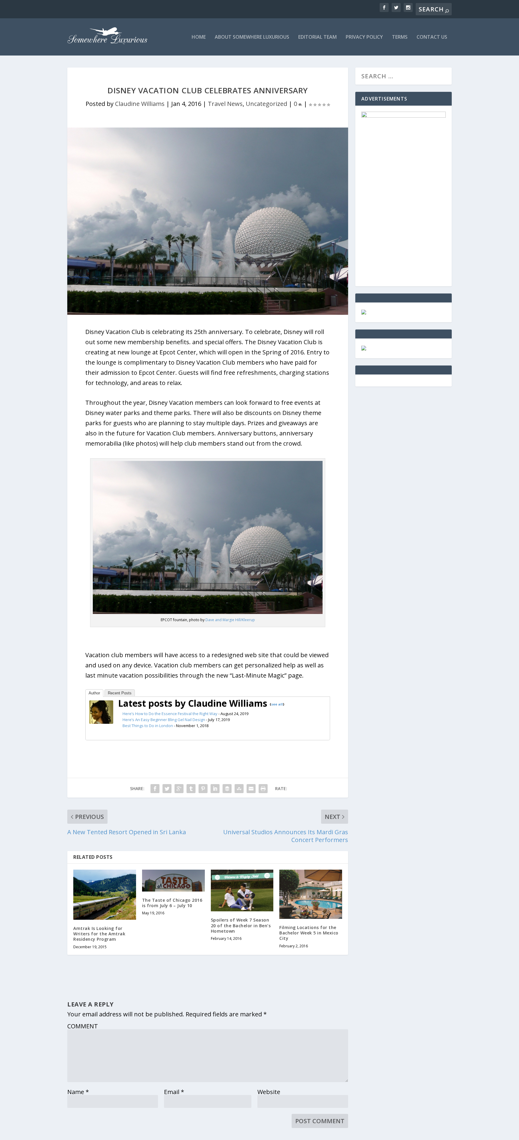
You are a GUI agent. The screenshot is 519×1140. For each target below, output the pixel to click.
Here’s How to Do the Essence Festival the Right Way (170, 713)
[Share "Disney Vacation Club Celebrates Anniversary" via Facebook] (155, 789)
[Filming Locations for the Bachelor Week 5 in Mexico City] (310, 894)
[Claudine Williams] (101, 721)
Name (78, 1092)
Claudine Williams (140, 104)
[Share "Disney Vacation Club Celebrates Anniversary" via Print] (263, 789)
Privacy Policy (364, 37)
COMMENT (82, 1026)
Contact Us (432, 37)
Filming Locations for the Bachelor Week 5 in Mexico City (308, 933)
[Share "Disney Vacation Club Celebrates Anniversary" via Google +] (179, 789)
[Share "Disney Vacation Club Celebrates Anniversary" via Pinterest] (203, 789)
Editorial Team (317, 37)
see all (277, 704)
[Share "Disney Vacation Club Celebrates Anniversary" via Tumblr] (191, 789)
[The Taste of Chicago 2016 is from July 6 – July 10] (173, 881)
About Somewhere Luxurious (252, 37)
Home (199, 37)
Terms (400, 37)
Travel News (225, 104)
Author (94, 693)
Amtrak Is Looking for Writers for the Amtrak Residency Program (99, 933)
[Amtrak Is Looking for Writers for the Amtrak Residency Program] (104, 895)
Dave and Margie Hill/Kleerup (230, 619)
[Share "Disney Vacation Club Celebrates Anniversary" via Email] (251, 789)
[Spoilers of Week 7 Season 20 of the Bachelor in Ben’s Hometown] (242, 890)
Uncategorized (266, 104)
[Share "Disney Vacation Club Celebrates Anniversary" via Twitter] (167, 789)
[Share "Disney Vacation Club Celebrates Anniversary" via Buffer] (227, 789)
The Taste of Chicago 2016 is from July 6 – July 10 (172, 902)
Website (268, 1092)
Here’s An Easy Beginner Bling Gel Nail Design (164, 719)
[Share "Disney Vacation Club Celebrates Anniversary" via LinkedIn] (215, 789)
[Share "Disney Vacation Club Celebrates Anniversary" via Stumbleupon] (239, 789)
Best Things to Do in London (148, 725)
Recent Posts (120, 693)
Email (174, 1092)
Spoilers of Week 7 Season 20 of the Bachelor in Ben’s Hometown (241, 925)
